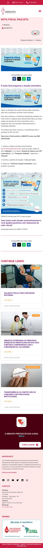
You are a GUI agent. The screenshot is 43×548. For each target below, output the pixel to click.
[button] (40, 11)
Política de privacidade (9, 472)
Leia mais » (8, 300)
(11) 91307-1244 (7, 507)
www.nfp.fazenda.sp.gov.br (11, 149)
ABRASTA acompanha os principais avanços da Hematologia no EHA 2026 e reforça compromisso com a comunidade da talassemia (21, 343)
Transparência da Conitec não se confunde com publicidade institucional (20, 394)
